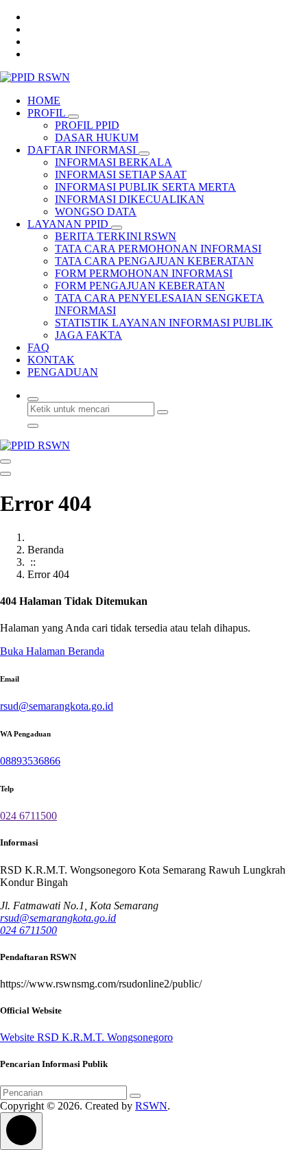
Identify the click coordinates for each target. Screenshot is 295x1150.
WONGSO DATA (96, 211)
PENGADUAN (62, 372)
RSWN (151, 1106)
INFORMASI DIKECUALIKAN (129, 199)
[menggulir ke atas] (21, 1131)
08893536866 (30, 761)
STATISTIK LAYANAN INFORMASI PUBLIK (164, 322)
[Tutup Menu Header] (5, 474)
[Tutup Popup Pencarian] (32, 426)
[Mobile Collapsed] (73, 117)
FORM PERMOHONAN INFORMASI (144, 273)
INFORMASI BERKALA (113, 162)
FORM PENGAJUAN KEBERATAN (140, 285)
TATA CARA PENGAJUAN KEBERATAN (154, 261)
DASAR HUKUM (97, 137)
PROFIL (47, 113)
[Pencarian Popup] (32, 399)
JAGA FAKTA (88, 335)
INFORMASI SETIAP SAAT (121, 174)
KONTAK (51, 360)
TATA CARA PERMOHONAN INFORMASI (158, 248)
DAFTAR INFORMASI (83, 150)
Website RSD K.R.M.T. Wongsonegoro (86, 1037)
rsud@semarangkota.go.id (56, 706)
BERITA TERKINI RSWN (115, 236)
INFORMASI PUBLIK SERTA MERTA (145, 187)
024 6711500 (28, 816)
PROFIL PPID (87, 125)
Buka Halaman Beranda (52, 651)
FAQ (38, 347)
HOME (43, 100)
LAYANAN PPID (69, 224)
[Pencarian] (135, 1096)
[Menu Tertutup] (5, 461)
